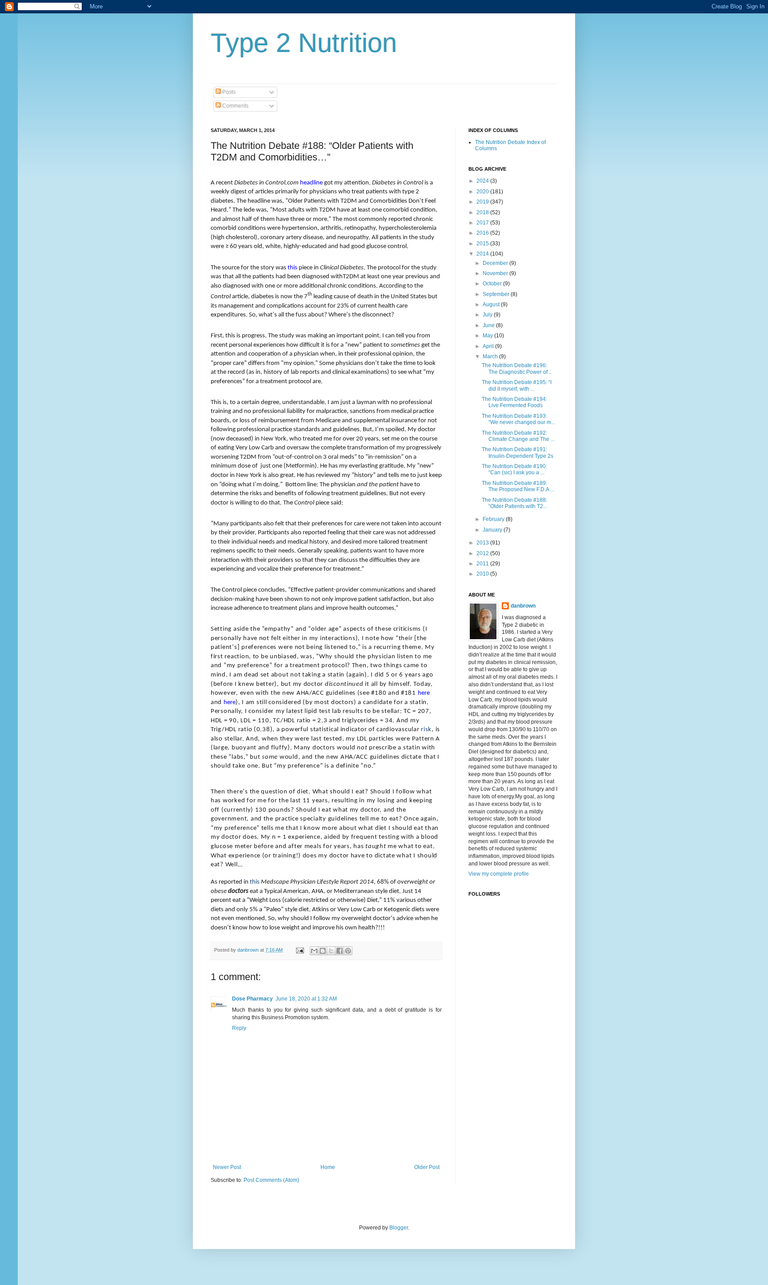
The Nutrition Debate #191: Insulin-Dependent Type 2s (517, 452)
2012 (483, 553)
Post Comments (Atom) (271, 1180)
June (489, 325)
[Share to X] (331, 950)
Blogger (398, 1228)
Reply (239, 1028)
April (489, 346)
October (493, 283)
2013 (483, 543)
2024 (483, 181)
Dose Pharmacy (252, 999)
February (494, 519)
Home (327, 1167)
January (493, 530)
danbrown (523, 606)
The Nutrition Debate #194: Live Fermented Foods (514, 402)
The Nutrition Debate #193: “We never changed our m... (518, 419)
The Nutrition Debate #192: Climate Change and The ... (518, 436)
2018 (483, 212)
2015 (483, 243)
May (488, 335)
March (491, 356)
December (496, 263)
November (496, 273)
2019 (483, 202)
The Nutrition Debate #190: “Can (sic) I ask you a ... (514, 469)
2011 (483, 563)
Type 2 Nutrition (304, 43)
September (497, 294)
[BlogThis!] (322, 950)
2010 (483, 574)
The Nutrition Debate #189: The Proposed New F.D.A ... (518, 486)
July (488, 315)
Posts (228, 92)
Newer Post (227, 1167)
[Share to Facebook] (339, 950)
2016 (483, 233)
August (492, 304)
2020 (483, 191)
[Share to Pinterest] (348, 950)
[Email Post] (299, 950)
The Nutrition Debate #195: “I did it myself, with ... (517, 385)
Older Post (427, 1167)
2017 (483, 223)
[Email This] (314, 950)
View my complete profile (498, 874)
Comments (234, 106)
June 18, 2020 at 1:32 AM (306, 999)
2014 (483, 254)
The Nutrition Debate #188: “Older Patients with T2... (514, 503)
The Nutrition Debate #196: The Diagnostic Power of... (517, 368)
